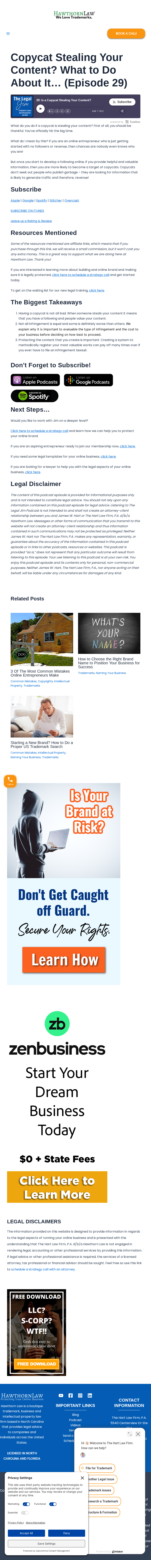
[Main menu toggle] (8, 33)
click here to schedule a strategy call (80, 275)
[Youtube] (61, 1395)
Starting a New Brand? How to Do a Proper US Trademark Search (42, 744)
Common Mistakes (24, 681)
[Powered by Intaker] (117, 1552)
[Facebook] (70, 1395)
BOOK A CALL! (126, 33)
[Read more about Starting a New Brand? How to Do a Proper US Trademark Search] (42, 716)
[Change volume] (67, 111)
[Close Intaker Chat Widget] (138, 1434)
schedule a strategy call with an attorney (43, 1269)
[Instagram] (80, 1395)
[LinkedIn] (89, 1395)
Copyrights (45, 681)
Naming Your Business (111, 673)
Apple (15, 200)
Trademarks (32, 686)
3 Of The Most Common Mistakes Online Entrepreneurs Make (40, 673)
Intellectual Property (52, 753)
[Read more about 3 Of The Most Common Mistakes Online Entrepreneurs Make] (42, 639)
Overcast (71, 200)
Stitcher (56, 200)
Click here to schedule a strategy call (39, 431)
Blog (75, 1414)
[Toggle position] (130, 1434)
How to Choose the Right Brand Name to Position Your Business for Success (109, 663)
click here (96, 290)
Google (28, 200)
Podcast (75, 1420)
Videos (75, 1425)
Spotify (41, 200)
